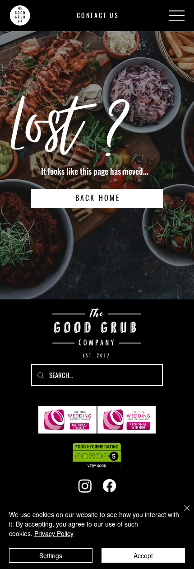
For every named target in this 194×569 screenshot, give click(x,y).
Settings (50, 555)
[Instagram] (85, 485)
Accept (143, 555)
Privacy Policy (54, 533)
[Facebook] (109, 485)
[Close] (181, 513)
